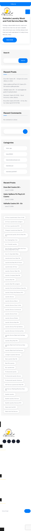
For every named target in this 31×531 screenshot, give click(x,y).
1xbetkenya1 (9, 166)
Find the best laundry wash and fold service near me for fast (15, 249)
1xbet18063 (9, 154)
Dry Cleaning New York (11, 240)
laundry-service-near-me (12, 271)
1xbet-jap (9, 148)
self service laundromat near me (14, 384)
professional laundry (11, 372)
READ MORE (9, 40)
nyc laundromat (9, 367)
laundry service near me (12, 322)
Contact (4, 494)
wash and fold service (11, 411)
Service (4, 488)
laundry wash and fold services (14, 350)
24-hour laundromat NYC (12, 226)
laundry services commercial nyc (14, 331)
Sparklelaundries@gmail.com (13, 470)
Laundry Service (9, 296)
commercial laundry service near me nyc (15, 235)
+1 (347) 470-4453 (11, 464)
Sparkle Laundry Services (12, 398)
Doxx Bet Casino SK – (12, 187)
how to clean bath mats (12, 254)
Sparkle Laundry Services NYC (13, 403)
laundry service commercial (13, 309)
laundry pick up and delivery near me (15, 288)
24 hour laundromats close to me (14, 217)
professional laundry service (13, 376)
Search (6, 53)
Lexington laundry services (12, 354)
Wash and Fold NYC (10, 407)
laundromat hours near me (12, 258)
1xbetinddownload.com (13, 160)
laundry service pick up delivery (14, 326)
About (4, 485)
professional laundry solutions (13, 380)
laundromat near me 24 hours (13, 262)
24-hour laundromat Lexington (14, 221)
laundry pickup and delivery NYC (14, 292)
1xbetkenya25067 (11, 171)
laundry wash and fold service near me (15, 345)
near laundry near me (11, 359)
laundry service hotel (11, 314)
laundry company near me (12, 275)
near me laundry (9, 363)
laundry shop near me (11, 340)
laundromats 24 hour (11, 267)
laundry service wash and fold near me (15, 336)
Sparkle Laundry (9, 394)
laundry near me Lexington (12, 284)
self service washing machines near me (15, 389)
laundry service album (11, 301)
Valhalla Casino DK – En (12, 203)
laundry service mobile (11, 318)
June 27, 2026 (9, 190)
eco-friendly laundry (11, 244)
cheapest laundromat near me (13, 230)
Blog (3, 491)
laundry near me (9, 279)
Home (3, 482)
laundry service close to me (13, 305)
